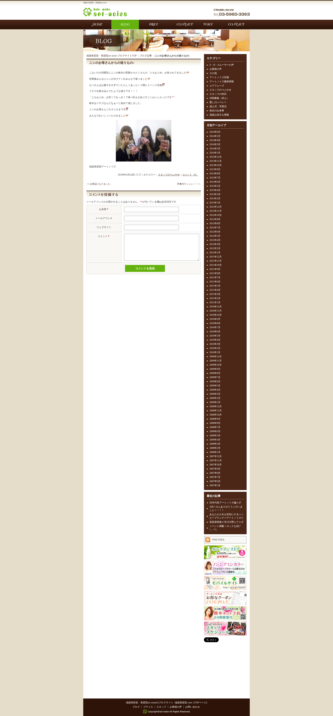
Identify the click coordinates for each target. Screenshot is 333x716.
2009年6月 (215, 381)
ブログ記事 (146, 55)
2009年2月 (215, 398)
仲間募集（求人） (219, 98)
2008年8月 (215, 423)
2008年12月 (216, 406)
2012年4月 (215, 240)
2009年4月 (215, 389)
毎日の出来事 (217, 110)
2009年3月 (215, 394)
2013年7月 (215, 177)
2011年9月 (215, 269)
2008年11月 (216, 410)
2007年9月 (215, 469)
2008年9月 (215, 419)
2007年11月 (216, 460)
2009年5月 (215, 385)
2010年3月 (215, 344)
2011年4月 (215, 290)
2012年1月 (215, 252)
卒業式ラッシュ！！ (187, 184)
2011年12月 (216, 256)
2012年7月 (215, 227)
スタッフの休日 (218, 94)
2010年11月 (216, 310)
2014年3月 (215, 144)
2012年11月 (216, 211)
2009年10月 (216, 365)
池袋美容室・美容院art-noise (97, 24)
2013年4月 (215, 190)
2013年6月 (215, 182)
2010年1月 (215, 352)
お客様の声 (216, 69)
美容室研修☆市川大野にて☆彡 (227, 522)
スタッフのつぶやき (169, 174)
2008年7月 (215, 427)
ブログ (125, 24)
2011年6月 (215, 281)
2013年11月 (216, 161)
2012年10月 (216, 215)
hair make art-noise (105, 12)
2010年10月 (216, 315)
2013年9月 (215, 169)
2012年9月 (215, 219)
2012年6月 (215, 231)
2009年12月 (216, 356)
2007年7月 (215, 477)
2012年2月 (215, 248)
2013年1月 (215, 202)
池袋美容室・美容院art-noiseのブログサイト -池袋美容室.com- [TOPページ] (166, 702)
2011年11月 (216, 261)
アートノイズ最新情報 (222, 81)
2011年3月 (215, 294)
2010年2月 (215, 348)
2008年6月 (215, 431)
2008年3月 (215, 444)
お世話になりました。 (101, 184)
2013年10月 (216, 165)
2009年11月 (216, 360)
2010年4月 (215, 340)
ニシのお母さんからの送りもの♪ (111, 62)
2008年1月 (215, 452)
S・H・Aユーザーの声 (222, 65)
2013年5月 (215, 186)
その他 (213, 73)
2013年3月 (215, 194)
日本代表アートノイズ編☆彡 (225, 502)
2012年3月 (215, 244)
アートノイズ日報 (219, 77)
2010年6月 (215, 331)
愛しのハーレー (218, 102)
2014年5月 (215, 136)
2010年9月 (215, 319)
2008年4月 (215, 439)
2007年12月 (216, 456)
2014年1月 (215, 152)
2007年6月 (215, 481)
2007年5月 (215, 485)
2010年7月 (215, 327)
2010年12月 (216, 306)
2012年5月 (215, 236)
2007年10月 (216, 464)
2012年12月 (216, 207)
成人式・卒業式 (218, 106)
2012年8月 (215, 223)
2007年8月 (215, 473)
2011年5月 (215, 286)
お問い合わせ (184, 24)
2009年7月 (215, 377)
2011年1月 (215, 302)
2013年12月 (216, 157)
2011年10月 (216, 265)
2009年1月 (215, 402)
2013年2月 (215, 198)
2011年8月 (215, 273)
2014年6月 (215, 132)
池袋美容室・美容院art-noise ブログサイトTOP (111, 55)
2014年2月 (215, 148)
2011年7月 (215, 277)
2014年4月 (215, 140)
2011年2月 (215, 298)
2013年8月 (215, 173)
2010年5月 (215, 335)
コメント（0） (190, 174)
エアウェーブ (217, 85)
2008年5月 (215, 435)
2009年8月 (215, 373)
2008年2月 (215, 448)
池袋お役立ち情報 (219, 114)
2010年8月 (215, 323)
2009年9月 (215, 369)
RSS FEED (218, 539)
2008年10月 (216, 414)
